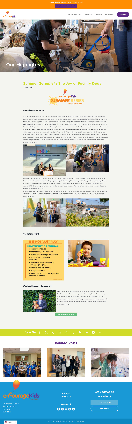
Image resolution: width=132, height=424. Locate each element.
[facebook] (58, 409)
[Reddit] (53, 332)
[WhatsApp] (66, 332)
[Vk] (86, 332)
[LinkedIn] (60, 332)
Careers (66, 394)
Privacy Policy (80, 421)
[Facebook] (40, 332)
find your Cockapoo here (36, 140)
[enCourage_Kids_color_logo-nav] (9, 12)
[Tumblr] (73, 332)
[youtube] (69, 409)
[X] (46, 332)
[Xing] (93, 332)
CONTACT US (7, 412)
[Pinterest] (80, 332)
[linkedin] (73, 409)
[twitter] (62, 409)
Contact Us (66, 397)
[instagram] (66, 409)
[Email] (100, 332)
